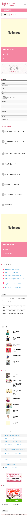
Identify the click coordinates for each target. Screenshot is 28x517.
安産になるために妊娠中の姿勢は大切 (13, 275)
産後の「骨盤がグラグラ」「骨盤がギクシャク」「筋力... (15, 445)
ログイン (5, 510)
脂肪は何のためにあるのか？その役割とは (13, 287)
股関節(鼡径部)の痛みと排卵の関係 (12, 269)
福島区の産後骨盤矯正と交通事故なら (17, 310)
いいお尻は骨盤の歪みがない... (11, 464)
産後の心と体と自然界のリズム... (12, 467)
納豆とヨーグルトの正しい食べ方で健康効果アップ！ (15, 284)
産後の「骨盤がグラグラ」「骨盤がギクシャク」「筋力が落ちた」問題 (15, 279)
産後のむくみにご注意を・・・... (12, 438)
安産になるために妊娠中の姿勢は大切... (13, 441)
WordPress (22, 514)
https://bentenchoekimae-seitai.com (9, 108)
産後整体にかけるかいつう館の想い (16, 313)
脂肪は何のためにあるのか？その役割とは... (14, 453)
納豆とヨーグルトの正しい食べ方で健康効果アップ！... (15, 450)
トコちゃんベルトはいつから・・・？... (13, 456)
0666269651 (8, 58)
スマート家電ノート (13, 304)
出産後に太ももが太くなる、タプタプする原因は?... (14, 460)
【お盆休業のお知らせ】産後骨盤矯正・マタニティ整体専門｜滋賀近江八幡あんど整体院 (17, 300)
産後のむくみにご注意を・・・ (11, 272)
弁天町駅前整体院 (8, 49)
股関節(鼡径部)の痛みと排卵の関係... (12, 435)
